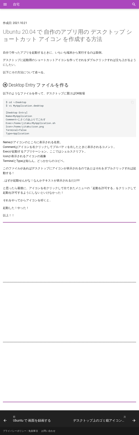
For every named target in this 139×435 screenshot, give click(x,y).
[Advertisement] (69, 252)
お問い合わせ (48, 431)
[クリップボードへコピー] (132, 102)
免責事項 (33, 431)
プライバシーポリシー (14, 431)
